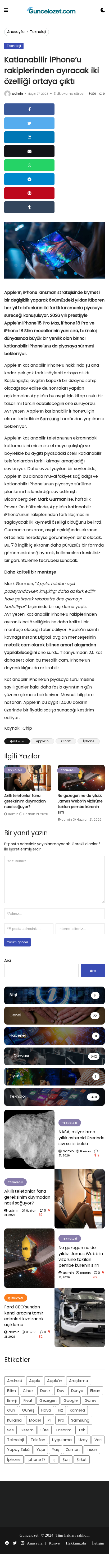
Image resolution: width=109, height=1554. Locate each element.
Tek (81, 1430)
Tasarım (63, 1430)
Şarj (66, 1459)
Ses (10, 1430)
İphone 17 (37, 1459)
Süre (44, 1430)
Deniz (45, 1390)
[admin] (7, 93)
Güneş (28, 1410)
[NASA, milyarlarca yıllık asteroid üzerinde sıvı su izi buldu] (29, 1139)
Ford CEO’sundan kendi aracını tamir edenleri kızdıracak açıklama (24, 1316)
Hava (46, 1410)
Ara (7, 960)
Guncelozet (29, 1535)
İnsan (92, 1449)
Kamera (77, 1410)
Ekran (95, 1390)
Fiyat (28, 1400)
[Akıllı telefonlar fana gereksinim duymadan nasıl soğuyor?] (27, 778)
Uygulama (62, 1439)
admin (17, 94)
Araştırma (78, 1380)
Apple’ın (42, 741)
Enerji (12, 1400)
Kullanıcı (14, 1420)
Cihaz (66, 741)
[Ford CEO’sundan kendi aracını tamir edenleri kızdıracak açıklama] (79, 1317)
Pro (61, 1420)
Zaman (73, 1449)
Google (70, 1400)
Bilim (11, 1390)
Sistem (27, 1430)
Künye (54, 1543)
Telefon (38, 1439)
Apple (34, 1380)
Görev (90, 1400)
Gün (11, 1410)
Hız (60, 1410)
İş (54, 1459)
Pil (49, 1420)
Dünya (77, 1390)
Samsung (80, 1420)
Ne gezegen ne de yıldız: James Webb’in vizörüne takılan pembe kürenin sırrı (80, 804)
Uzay (83, 1439)
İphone (88, 741)
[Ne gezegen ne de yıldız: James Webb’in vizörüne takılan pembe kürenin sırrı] (81, 778)
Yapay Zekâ (18, 1449)
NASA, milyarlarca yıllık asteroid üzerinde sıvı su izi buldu (81, 1138)
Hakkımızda (76, 1543)
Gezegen (48, 1400)
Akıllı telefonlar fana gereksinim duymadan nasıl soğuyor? (25, 801)
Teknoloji (38, 31)
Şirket (81, 1459)
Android (14, 1380)
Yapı (41, 1449)
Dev (60, 1390)
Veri (98, 1439)
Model (35, 1420)
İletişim (98, 1543)
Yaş (55, 1449)
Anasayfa (16, 31)
